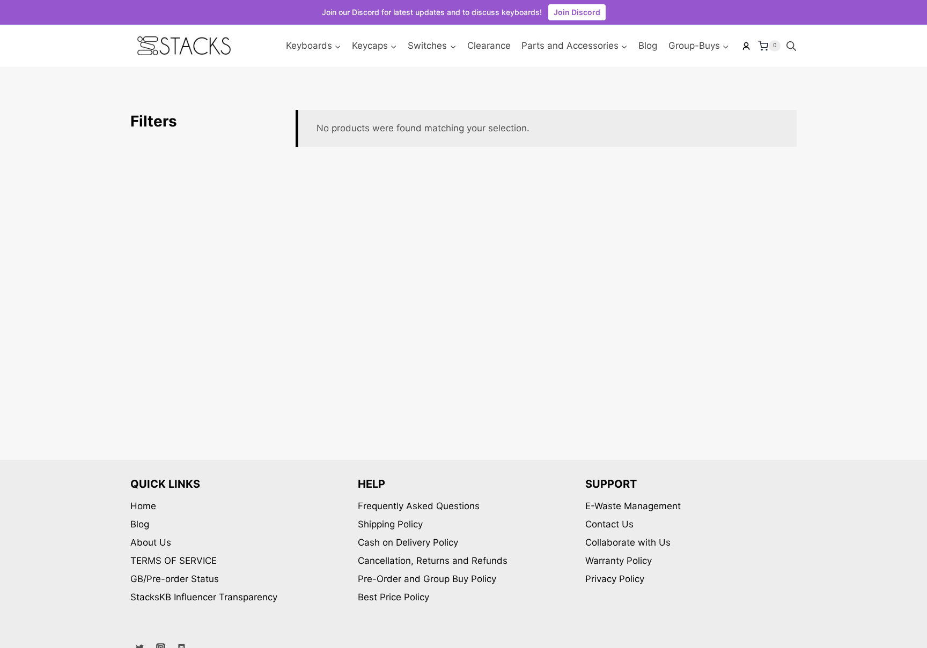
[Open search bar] (791, 46)
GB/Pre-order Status (174, 578)
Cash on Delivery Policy (408, 542)
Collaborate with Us (628, 542)
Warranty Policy (618, 560)
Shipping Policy (390, 524)
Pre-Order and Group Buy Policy (427, 578)
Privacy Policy (614, 578)
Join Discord (577, 12)
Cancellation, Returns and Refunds (432, 560)
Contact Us (609, 524)
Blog (647, 45)
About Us (150, 542)
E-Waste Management (633, 506)
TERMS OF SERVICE (173, 560)
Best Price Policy (393, 597)
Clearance (489, 45)
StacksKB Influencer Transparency (203, 597)
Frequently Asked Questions (419, 506)
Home (143, 506)
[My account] (746, 46)
